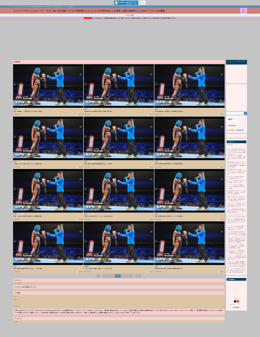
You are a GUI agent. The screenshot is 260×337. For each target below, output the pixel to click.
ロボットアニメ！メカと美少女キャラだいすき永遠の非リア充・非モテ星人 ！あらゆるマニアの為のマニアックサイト (236, 205)
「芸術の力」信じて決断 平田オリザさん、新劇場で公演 (28, 163)
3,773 (111, 275)
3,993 (138, 275)
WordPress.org (17, 306)
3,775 (124, 275)
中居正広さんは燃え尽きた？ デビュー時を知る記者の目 (98, 216)
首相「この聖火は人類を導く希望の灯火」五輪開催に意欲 (28, 216)
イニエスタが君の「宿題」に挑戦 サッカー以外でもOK (98, 268)
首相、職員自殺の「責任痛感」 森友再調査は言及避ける (169, 111)
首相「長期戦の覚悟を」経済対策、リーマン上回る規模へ (169, 216)
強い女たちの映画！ (130, 15)
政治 (85, 161)
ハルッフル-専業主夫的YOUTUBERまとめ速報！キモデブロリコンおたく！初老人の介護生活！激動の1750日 (236, 211)
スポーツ (86, 266)
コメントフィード (18, 302)
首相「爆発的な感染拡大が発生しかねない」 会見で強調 (28, 268)
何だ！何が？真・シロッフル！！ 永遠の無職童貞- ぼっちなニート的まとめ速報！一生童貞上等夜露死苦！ (236, 192)
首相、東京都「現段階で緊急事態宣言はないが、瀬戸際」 (98, 163)
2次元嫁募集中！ (236, 307)
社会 (15, 161)
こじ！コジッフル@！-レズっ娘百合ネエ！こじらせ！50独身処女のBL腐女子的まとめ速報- (236, 186)
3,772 (105, 275)
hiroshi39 (80, 114)
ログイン (16, 296)
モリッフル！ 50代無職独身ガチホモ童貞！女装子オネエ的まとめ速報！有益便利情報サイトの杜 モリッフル (236, 258)
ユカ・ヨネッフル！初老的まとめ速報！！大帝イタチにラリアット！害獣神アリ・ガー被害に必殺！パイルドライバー (236, 228)
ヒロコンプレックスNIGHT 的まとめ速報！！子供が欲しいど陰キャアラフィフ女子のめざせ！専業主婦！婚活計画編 (236, 270)
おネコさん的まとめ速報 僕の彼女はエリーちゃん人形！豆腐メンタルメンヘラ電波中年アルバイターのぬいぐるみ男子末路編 (236, 151)
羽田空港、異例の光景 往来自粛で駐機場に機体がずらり (169, 268)
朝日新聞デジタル (20, 161)
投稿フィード (17, 299)
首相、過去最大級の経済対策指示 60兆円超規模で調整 (168, 163)
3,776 (130, 275)
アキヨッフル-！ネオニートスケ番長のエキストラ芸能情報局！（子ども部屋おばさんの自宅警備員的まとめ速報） (236, 246)
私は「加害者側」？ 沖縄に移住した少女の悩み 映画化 (28, 111)
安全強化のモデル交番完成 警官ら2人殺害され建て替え (98, 111)
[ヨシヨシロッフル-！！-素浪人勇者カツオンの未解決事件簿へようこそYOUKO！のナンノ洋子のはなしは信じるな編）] (236, 252)
